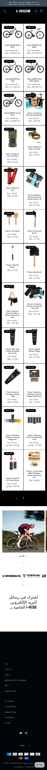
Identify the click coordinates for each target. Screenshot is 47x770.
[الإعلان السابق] (4, 3)
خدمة (7, 685)
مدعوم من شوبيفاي (29, 763)
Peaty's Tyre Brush (12, 231)
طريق (22, 556)
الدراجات (8, 669)
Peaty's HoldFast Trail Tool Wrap (12, 155)
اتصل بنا (7, 723)
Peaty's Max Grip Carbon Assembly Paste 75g (13, 351)
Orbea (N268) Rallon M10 (12, 46)
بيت (6, 664)
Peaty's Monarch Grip (12, 189)
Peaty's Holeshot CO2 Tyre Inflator (12, 479)
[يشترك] (39, 626)
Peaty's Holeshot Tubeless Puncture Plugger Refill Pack (34, 394)
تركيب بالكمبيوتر (10, 691)
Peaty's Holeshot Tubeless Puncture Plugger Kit (12, 437)
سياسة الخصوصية (10, 712)
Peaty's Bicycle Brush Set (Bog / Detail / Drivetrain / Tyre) (12, 314)
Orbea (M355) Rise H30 (12, 80)
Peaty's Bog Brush (34, 272)
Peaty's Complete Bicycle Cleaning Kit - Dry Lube (34, 306)
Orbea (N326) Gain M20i (34, 46)
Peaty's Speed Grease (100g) (34, 350)
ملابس (7, 674)
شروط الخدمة (9, 717)
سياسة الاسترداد (10, 706)
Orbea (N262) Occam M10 (12, 114)
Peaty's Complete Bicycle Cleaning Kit (34, 114)
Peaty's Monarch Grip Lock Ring (34, 148)
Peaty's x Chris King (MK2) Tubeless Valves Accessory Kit (34, 474)
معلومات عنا (9, 701)
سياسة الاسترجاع (19, 766)
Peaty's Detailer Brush (12, 266)
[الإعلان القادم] (42, 3)
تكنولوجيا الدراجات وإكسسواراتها (15, 680)
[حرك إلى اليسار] (18, 563)
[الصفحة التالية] (30, 498)
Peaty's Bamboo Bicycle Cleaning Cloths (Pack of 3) (34, 197)
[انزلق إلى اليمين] (28, 563)
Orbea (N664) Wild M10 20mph (34, 80)
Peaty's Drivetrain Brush (34, 232)
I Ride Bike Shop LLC (16, 763)
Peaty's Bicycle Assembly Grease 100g (13, 394)
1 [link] (17, 498)
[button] (4, 11)
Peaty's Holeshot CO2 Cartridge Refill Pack (34, 437)
